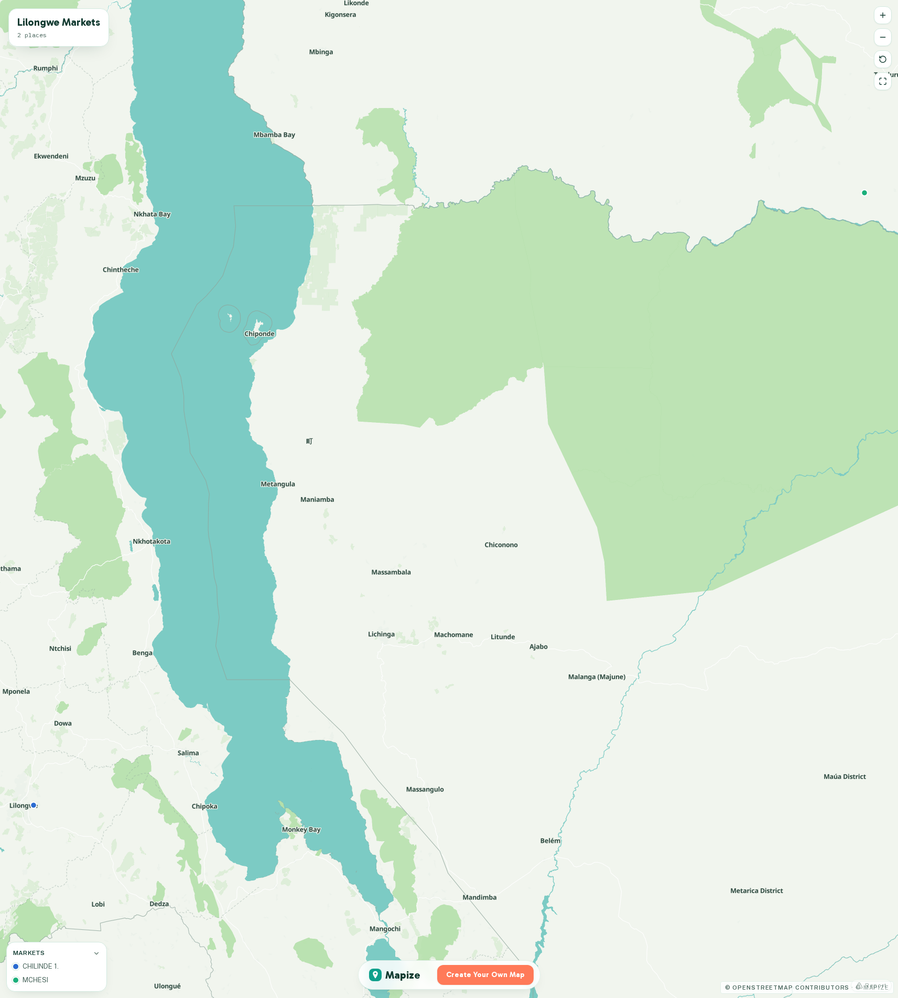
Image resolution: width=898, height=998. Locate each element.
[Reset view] (883, 59)
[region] (449, 499)
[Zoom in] (883, 15)
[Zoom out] (883, 37)
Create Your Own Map (485, 974)
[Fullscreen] (883, 81)
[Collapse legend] (96, 953)
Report (876, 985)
